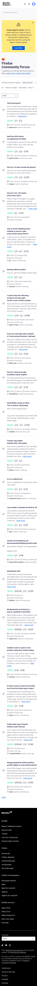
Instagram (10, 945)
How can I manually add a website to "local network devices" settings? (21, 335)
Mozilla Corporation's (14, 950)
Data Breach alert (13, 571)
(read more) (22, 116)
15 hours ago (25, 432)
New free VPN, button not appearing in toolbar (16, 137)
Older (4, 797)
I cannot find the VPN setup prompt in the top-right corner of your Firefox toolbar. (19, 298)
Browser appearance (24, 281)
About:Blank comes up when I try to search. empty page (18, 404)
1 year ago (30, 753)
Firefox (11, 125)
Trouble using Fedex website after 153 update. (17, 442)
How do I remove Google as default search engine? (17, 373)
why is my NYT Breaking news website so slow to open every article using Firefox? (18, 231)
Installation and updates (25, 320)
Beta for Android (8, 888)
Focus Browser (7, 868)
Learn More (18, 48)
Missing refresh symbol (16, 270)
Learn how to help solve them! (18, 73)
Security (20, 595)
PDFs (19, 674)
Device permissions (24, 358)
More (30, 88)
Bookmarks (21, 748)
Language (5, 935)
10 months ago (28, 639)
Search (25, 4)
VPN (18, 156)
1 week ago (24, 184)
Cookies (5, 979)
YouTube (6, 945)
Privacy (5, 975)
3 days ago (26, 127)
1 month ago (28, 325)
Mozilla (7, 813)
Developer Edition (9, 881)
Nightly (5, 892)
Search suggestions (24, 493)
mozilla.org (6, 968)
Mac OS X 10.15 (27, 82)
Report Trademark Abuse (11, 826)
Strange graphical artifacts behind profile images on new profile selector (22, 764)
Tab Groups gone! (14, 103)
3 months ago (31, 498)
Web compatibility (23, 217)
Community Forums (10, 12)
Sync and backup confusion (26, 634)
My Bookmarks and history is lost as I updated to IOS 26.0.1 (19, 610)
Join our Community (10, 837)
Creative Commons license (15, 962)
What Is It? (6, 912)
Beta (3, 884)
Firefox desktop (8, 857)
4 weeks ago (21, 260)
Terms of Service (8, 972)
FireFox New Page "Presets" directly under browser (17, 725)
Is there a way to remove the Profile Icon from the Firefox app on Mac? (21, 687)
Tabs (18, 125)
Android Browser (8, 861)
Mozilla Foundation (18, 952)
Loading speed (22, 255)
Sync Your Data (8, 919)
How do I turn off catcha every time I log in (16, 194)
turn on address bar (15, 479)
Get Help (5, 923)
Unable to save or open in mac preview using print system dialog (20, 649)
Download (6, 853)
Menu (29, 4)
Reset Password (8, 915)
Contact (5, 983)
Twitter (5, 834)
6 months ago (25, 600)
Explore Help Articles (10, 841)
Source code (7, 830)
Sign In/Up (6, 908)
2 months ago (28, 394)
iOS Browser (7, 865)
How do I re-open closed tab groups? (21, 167)
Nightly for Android (9, 896)
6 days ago (28, 158)
